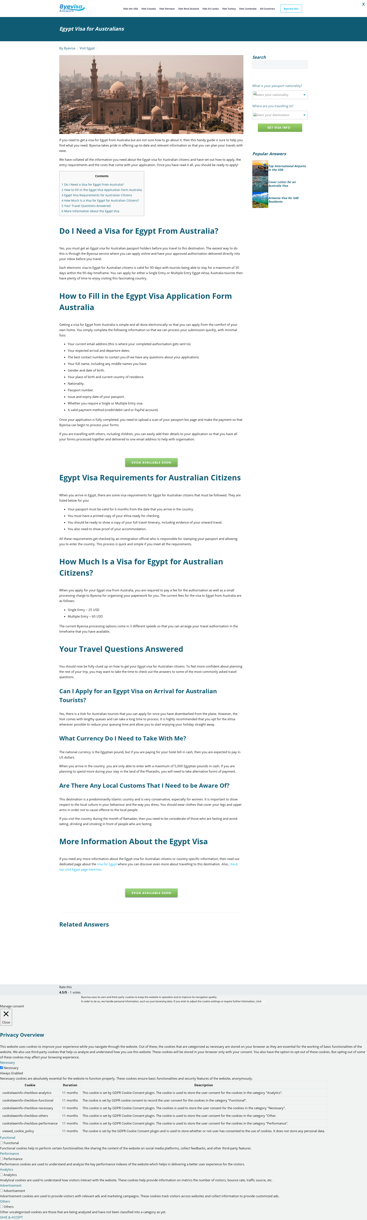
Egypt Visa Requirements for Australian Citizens (97, 195)
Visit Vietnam (167, 8)
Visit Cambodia (248, 8)
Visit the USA (130, 8)
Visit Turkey (229, 8)
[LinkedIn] (87, 957)
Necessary (11, 1068)
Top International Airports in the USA (287, 168)
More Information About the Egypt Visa (90, 211)
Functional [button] (7, 1137)
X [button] (363, 4)
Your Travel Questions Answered (86, 206)
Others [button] (5, 1201)
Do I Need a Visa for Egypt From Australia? (93, 184)
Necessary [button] (7, 1062)
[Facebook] (62, 957)
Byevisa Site (291, 8)
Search (303, 64)
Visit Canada (148, 8)
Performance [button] (9, 1153)
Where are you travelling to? (272, 106)
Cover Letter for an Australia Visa (282, 184)
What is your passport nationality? (277, 86)
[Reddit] (94, 957)
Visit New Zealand (188, 8)
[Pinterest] (74, 957)
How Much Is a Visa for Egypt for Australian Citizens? (100, 200)
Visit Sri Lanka (210, 8)
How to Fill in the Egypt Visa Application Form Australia (102, 190)
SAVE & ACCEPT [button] (11, 1217)
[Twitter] (68, 957)
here (265, 1001)
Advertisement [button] (10, 1185)
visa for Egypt (107, 864)
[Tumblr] (81, 957)
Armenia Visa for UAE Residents (283, 200)
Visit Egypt (87, 48)
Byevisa (69, 48)
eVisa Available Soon (151, 462)
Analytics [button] (6, 1169)
